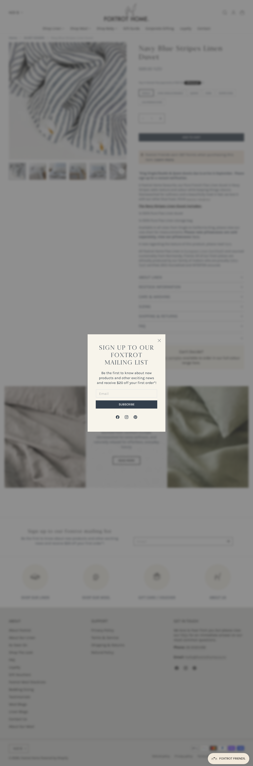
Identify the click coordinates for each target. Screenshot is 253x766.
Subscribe (126, 404)
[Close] (159, 340)
